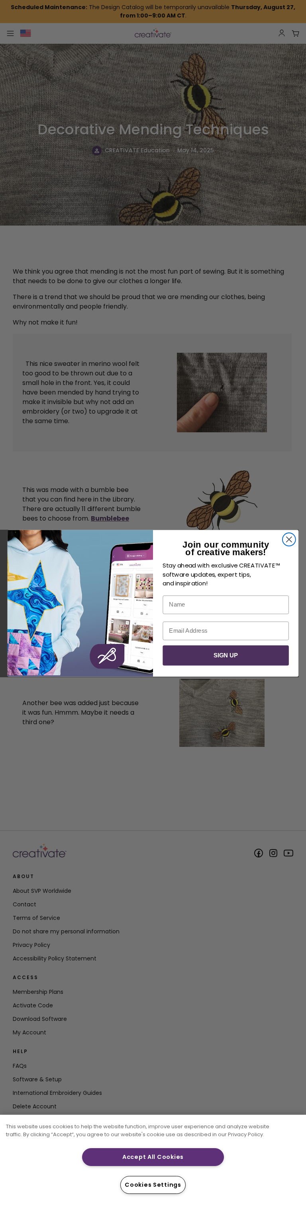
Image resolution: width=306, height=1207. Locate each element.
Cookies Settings (153, 1185)
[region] (153, 1161)
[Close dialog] (289, 539)
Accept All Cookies (153, 1157)
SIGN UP (226, 655)
